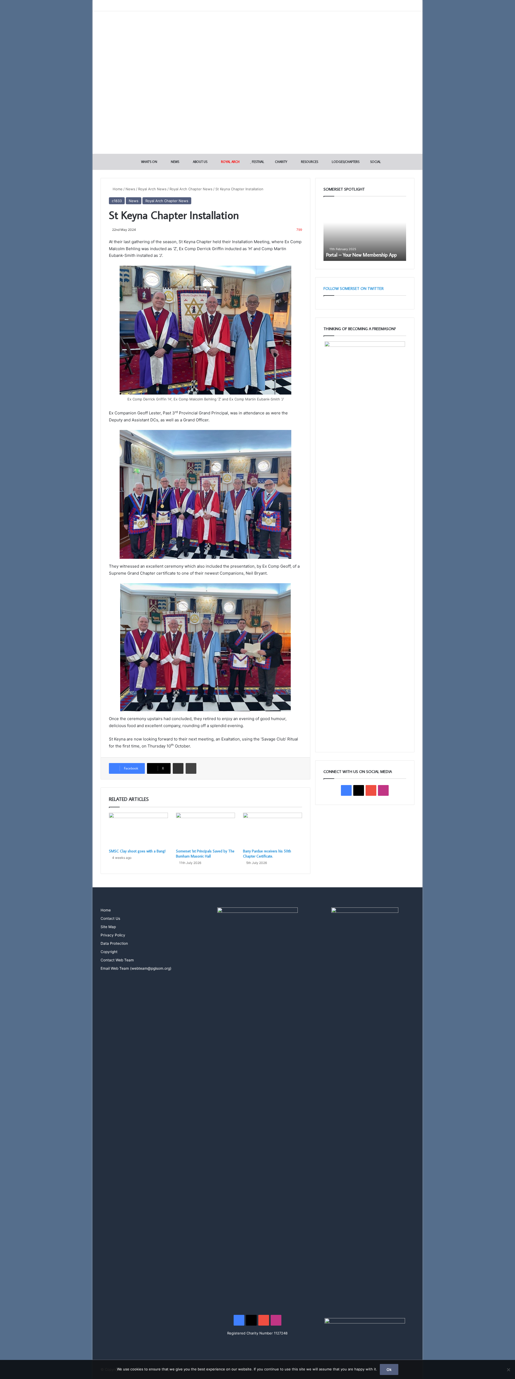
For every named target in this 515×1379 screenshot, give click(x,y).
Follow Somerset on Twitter (353, 288)
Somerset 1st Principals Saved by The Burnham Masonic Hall (205, 854)
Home (117, 189)
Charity (280, 162)
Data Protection (114, 943)
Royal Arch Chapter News (191, 189)
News (174, 162)
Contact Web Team (117, 960)
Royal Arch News (152, 189)
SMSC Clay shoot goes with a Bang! (137, 851)
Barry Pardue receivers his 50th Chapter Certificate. (267, 854)
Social (375, 162)
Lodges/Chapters (345, 162)
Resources (309, 162)
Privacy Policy (113, 935)
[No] (508, 1369)
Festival (257, 162)
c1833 (117, 201)
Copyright (109, 952)
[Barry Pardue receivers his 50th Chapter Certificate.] (272, 829)
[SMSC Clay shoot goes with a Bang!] (138, 829)
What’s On (148, 162)
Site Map (108, 927)
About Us (199, 162)
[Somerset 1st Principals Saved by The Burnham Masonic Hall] (205, 829)
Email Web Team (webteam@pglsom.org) (136, 968)
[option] (364, 231)
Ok (389, 1369)
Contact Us (110, 918)
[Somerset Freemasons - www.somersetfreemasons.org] (257, 30)
